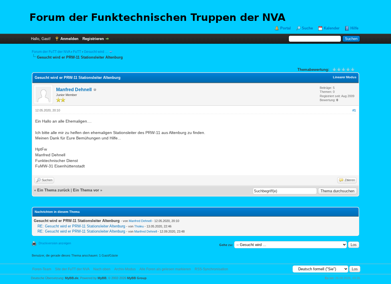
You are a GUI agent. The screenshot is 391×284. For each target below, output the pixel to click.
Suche (307, 28)
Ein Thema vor (86, 190)
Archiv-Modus (125, 269)
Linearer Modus (344, 77)
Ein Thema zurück (53, 190)
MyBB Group (137, 278)
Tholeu (139, 226)
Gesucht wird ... (96, 52)
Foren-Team (41, 269)
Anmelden (69, 39)
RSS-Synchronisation (211, 269)
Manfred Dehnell (74, 89)
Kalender (331, 28)
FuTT (77, 52)
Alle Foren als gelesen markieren (165, 269)
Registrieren (93, 39)
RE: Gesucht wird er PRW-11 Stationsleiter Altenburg (81, 226)
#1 (354, 110)
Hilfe (354, 28)
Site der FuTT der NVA (72, 269)
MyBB (102, 278)
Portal (285, 28)
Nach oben (101, 269)
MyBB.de (71, 278)
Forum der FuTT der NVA (51, 52)
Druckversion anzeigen (55, 243)
